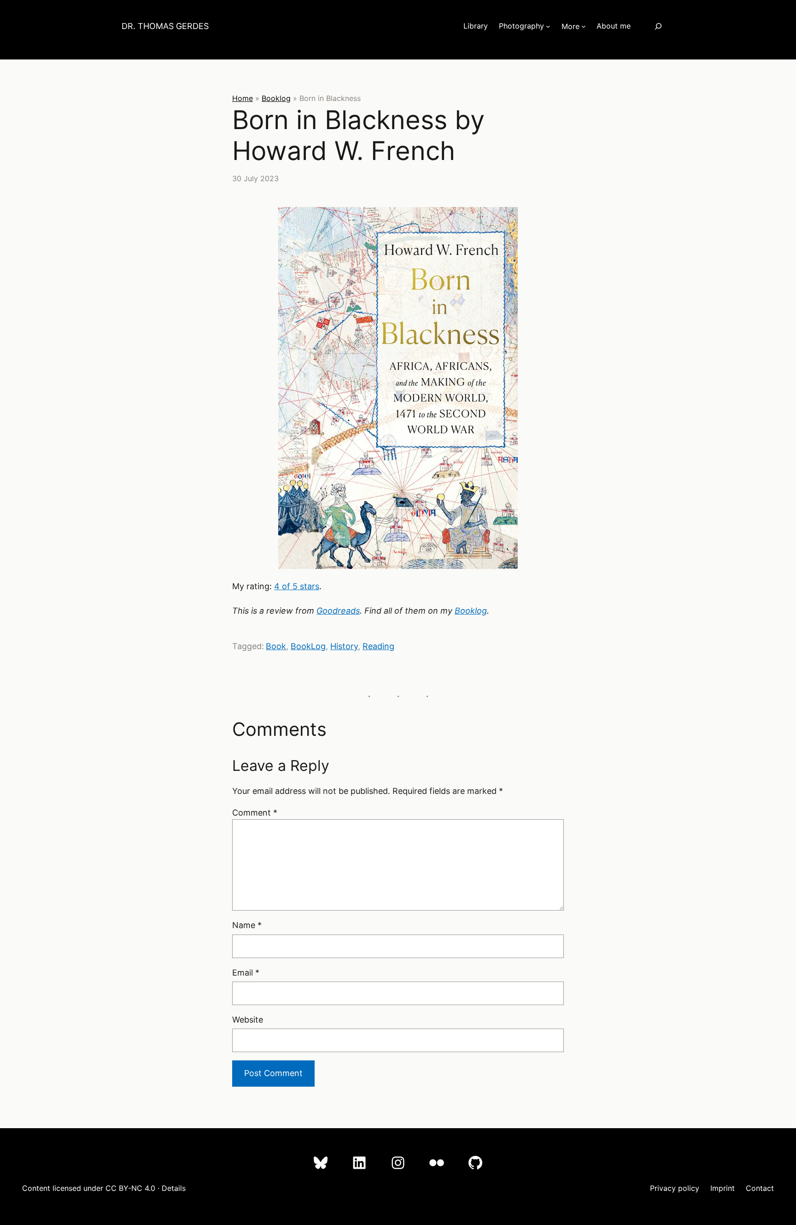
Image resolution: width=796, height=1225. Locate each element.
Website (247, 1019)
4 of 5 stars (296, 586)
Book (276, 646)
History (344, 646)
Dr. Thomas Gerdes (165, 26)
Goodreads (338, 610)
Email (245, 972)
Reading (378, 646)
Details (174, 1188)
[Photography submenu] (548, 26)
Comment (254, 812)
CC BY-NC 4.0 (130, 1188)
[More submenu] (583, 26)
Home (242, 98)
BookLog (308, 646)
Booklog (276, 98)
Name (247, 925)
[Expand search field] (658, 26)
